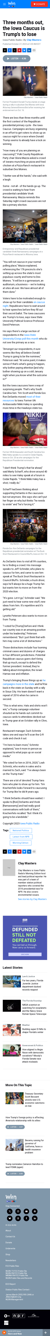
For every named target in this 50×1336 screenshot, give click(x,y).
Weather (26, 1025)
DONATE (40, 4)
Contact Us (10, 1237)
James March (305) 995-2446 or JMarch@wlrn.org (20, 1296)
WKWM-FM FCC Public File (17, 1275)
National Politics (21, 830)
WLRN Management (14, 1300)
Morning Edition (20, 843)
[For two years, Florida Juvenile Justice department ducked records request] (12, 981)
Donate (9, 1243)
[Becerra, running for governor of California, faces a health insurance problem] (15, 1145)
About (8, 1231)
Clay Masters (34, 39)
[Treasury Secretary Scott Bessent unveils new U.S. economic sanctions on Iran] (15, 1098)
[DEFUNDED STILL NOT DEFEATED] (25, 938)
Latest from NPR (21, 837)
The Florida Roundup (32, 1001)
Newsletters (11, 1260)
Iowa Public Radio (29, 823)
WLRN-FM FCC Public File (16, 1273)
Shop (8, 1255)
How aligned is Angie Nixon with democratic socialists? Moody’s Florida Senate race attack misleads (33, 1055)
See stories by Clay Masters (32, 899)
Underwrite (10, 1249)
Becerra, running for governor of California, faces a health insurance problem (34, 1146)
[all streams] (46, 1332)
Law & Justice (28, 976)
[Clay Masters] (9, 867)
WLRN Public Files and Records (19, 1278)
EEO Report (11, 1284)
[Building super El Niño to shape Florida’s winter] (12, 1030)
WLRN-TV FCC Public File (16, 1271)
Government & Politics (32, 1045)
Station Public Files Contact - (18, 1290)
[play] (4, 1332)
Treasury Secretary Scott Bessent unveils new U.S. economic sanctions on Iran (34, 1099)
